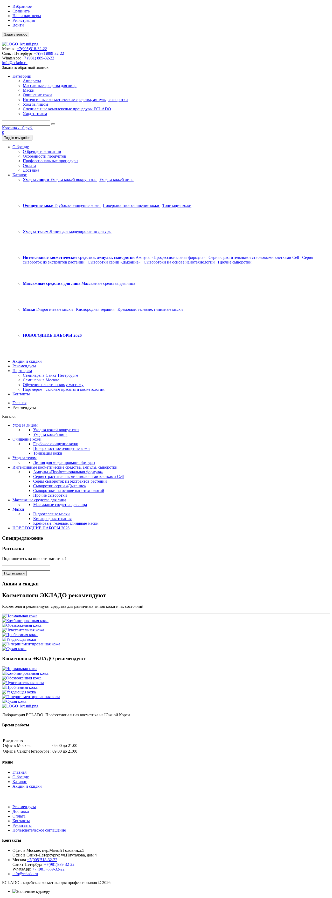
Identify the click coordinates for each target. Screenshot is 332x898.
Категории (21, 76)
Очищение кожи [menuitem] (37, 95)
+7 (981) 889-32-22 (38, 58)
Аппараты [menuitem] (32, 81)
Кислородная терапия (95, 309)
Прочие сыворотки (235, 262)
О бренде (20, 777)
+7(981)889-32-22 (49, 53)
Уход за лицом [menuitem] (35, 104)
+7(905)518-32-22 (32, 48)
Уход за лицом (25, 425)
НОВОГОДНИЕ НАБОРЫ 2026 (41, 528)
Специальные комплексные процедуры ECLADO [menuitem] (67, 109)
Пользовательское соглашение (39, 830)
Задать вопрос (15, 34)
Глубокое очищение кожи (77, 205)
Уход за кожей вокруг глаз (73, 179)
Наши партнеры (26, 15)
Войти (18, 25)
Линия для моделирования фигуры (81, 231)
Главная (19, 403)
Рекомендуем (24, 807)
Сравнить (21, 11)
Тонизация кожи (176, 205)
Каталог (19, 781)
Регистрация (23, 20)
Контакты (21, 821)
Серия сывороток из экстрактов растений (70, 481)
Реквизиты (22, 825)
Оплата (18, 816)
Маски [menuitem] (28, 90)
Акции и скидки (27, 786)
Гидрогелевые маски (55, 309)
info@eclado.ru (14, 62)
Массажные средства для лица (108, 283)
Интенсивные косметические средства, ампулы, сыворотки (64, 467)
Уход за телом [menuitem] (35, 113)
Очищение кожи (27, 439)
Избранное (22, 6)
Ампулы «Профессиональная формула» (171, 257)
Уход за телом (24, 458)
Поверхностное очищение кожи (131, 205)
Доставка (20, 811)
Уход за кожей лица (116, 179)
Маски (18, 509)
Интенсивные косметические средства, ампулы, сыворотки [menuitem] (75, 99)
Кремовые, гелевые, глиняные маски (150, 309)
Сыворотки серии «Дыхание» (115, 262)
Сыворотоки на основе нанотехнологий (180, 262)
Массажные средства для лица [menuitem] (50, 85)
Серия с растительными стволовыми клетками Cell (254, 257)
